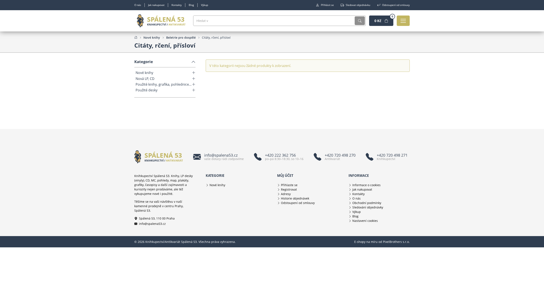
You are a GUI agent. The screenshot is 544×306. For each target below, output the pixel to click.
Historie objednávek (295, 198)
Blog (191, 5)
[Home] (135, 37)
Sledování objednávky (367, 207)
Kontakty (176, 5)
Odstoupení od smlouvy (396, 5)
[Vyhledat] (360, 20)
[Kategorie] (194, 73)
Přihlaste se (289, 185)
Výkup (204, 5)
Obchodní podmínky (366, 203)
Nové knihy (144, 73)
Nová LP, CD (145, 79)
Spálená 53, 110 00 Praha (157, 218)
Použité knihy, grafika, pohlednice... (163, 84)
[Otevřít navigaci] (403, 21)
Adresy (286, 194)
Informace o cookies (366, 185)
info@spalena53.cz (152, 224)
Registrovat (289, 189)
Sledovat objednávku (358, 5)
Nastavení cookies (365, 221)
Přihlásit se (327, 5)
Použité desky (146, 90)
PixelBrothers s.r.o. (396, 242)
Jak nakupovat (156, 5)
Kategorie (143, 61)
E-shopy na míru (366, 242)
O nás (137, 5)
